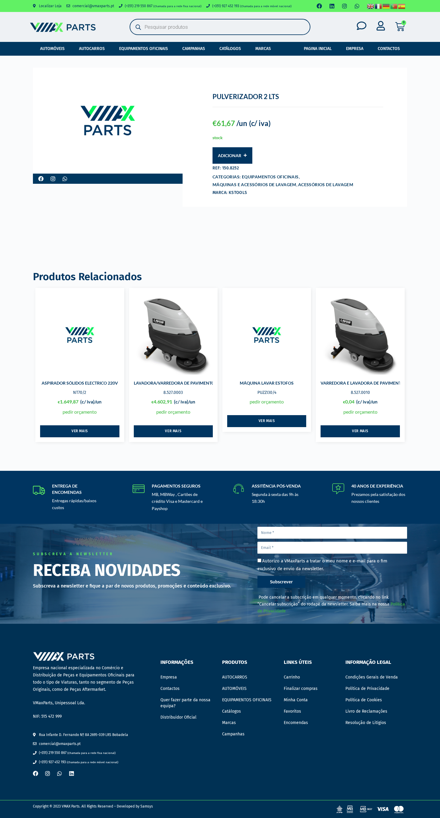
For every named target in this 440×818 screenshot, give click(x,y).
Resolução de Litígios (365, 722)
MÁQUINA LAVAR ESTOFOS (267, 383)
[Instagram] (344, 6)
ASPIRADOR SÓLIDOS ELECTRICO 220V (80, 383)
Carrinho (292, 677)
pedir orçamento (80, 412)
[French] (379, 6)
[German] (386, 6)
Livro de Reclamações (366, 711)
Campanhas (193, 48)
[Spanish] (402, 6)
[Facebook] (319, 6)
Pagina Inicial (318, 48)
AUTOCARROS (92, 48)
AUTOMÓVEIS (52, 48)
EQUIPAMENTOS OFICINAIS (143, 48)
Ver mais (80, 431)
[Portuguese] (394, 6)
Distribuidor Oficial (178, 717)
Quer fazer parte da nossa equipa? (185, 702)
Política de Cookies (363, 699)
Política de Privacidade (367, 688)
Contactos (389, 48)
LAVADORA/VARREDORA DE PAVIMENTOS (175, 383)
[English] (371, 6)
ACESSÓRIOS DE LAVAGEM (325, 184)
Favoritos (292, 711)
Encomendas (296, 722)
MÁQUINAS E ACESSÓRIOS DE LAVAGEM (254, 184)
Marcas (263, 48)
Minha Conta (296, 699)
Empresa (354, 48)
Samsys (146, 806)
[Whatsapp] (357, 6)
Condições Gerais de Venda (371, 677)
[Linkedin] (332, 6)
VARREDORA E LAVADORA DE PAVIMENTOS (363, 383)
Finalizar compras (301, 688)
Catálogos (230, 48)
